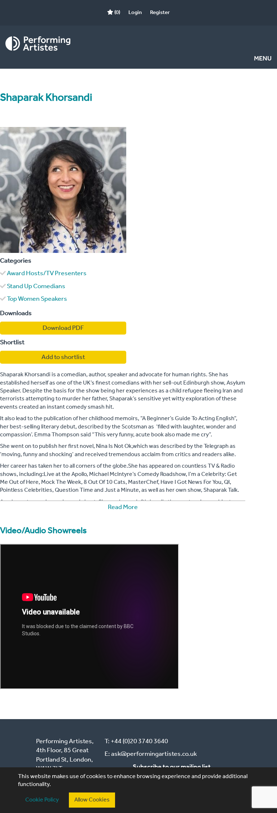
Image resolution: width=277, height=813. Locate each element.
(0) (116, 13)
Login (135, 13)
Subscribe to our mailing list (172, 767)
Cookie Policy (42, 799)
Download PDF (63, 328)
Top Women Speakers (37, 299)
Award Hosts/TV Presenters (47, 273)
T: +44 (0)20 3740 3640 (136, 741)
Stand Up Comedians (36, 286)
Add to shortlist (63, 357)
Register (160, 13)
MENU (263, 58)
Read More (123, 507)
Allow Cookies (92, 799)
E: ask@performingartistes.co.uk (151, 754)
